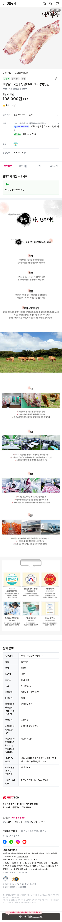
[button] (15, 130)
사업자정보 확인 (22, 856)
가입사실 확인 (53, 866)
